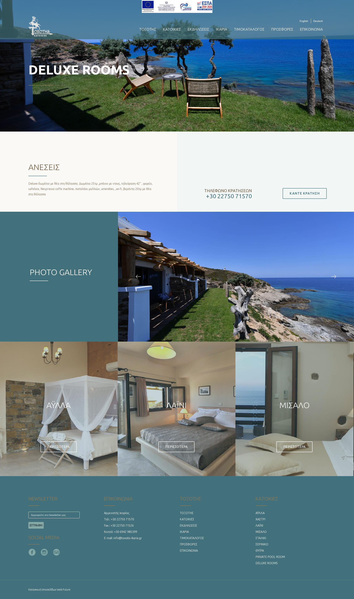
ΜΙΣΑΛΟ (261, 531)
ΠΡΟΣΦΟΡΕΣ (282, 29)
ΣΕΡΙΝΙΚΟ (262, 544)
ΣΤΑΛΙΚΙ (261, 538)
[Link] (7, 407)
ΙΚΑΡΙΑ (221, 29)
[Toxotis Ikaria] (50, 26)
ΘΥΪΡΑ (260, 550)
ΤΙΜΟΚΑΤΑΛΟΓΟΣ (249, 29)
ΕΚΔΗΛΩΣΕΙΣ (198, 29)
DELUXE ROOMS (267, 563)
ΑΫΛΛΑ (260, 513)
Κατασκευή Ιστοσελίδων (42, 589)
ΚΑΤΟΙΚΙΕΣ (172, 29)
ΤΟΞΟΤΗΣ (147, 29)
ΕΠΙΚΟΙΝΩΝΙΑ (311, 29)
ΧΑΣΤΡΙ (260, 519)
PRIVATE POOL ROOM (270, 556)
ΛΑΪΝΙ (259, 525)
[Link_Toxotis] (138, 276)
